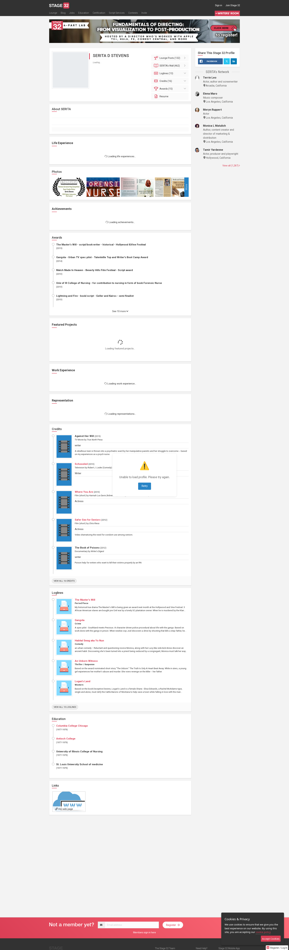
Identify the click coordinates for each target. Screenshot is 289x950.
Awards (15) (166, 88)
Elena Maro (210, 93)
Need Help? (201, 948)
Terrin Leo (209, 77)
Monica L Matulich (214, 125)
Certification (99, 13)
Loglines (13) (166, 73)
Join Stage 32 (232, 5)
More (186, 187)
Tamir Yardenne (213, 149)
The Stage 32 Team (165, 948)
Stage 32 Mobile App (229, 948)
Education (83, 13)
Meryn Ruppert (212, 109)
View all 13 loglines (65, 707)
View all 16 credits (64, 581)
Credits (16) (166, 81)
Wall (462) (170, 65)
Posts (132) (170, 58)
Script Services (117, 13)
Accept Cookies (270, 938)
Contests (133, 13)
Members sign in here (144, 932)
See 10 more (119, 311)
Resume (164, 96)
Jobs (72, 13)
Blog (63, 13)
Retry (144, 486)
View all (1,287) (230, 165)
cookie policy (263, 932)
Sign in (218, 5)
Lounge (53, 13)
